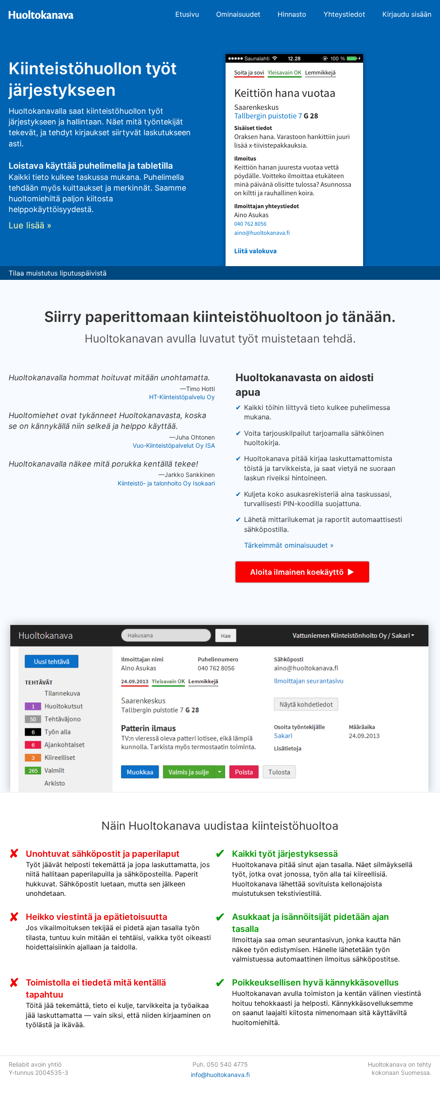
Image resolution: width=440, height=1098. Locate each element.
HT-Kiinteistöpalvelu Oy (182, 396)
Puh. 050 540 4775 (220, 1064)
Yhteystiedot (344, 14)
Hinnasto (292, 14)
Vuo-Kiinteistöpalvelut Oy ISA (174, 445)
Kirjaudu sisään (406, 14)
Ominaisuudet (238, 14)
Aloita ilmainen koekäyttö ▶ (302, 571)
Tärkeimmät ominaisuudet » (289, 545)
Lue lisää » (30, 225)
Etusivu (187, 14)
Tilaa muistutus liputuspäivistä (58, 273)
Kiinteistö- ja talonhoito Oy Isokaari (166, 483)
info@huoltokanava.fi (220, 1074)
